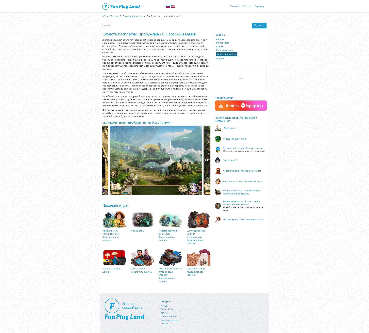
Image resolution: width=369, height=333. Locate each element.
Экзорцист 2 (137, 230)
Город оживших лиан (234, 138)
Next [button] (206, 160)
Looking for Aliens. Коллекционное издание (196, 271)
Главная (234, 6)
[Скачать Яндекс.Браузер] (241, 105)
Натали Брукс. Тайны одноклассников (243, 219)
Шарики (220, 58)
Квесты (219, 46)
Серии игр (259, 6)
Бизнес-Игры (222, 42)
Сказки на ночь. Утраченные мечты (242, 170)
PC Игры (246, 6)
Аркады (220, 39)
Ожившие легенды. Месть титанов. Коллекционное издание (242, 203)
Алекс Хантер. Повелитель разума (141, 270)
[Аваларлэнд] (121, 6)
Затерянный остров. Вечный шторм (242, 147)
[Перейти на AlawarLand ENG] (173, 6)
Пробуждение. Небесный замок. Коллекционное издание (111, 235)
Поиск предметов (169, 320)
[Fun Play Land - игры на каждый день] (130, 309)
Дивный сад (229, 128)
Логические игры (224, 50)
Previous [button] (106, 160)
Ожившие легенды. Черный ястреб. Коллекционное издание (242, 192)
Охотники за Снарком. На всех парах (243, 181)
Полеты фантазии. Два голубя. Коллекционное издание (168, 235)
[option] (156, 160)
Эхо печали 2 (230, 160)
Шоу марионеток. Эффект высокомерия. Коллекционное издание (196, 236)
